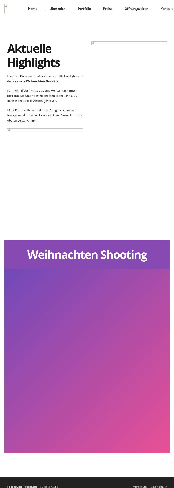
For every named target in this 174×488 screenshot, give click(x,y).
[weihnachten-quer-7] (31, 434)
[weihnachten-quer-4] (31, 397)
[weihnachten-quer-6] (142, 397)
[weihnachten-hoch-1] (31, 287)
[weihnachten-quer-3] (142, 360)
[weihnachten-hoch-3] (142, 287)
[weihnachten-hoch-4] (31, 323)
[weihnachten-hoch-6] (142, 323)
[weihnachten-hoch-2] (87, 287)
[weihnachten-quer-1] (31, 360)
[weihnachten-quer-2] (87, 360)
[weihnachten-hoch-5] (87, 323)
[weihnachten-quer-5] (87, 397)
